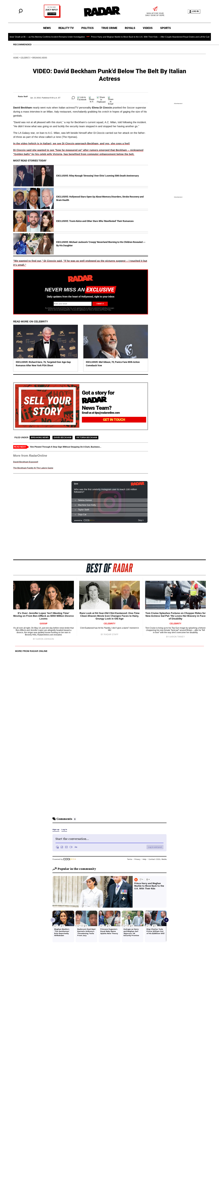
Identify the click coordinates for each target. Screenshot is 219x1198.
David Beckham (62, 437)
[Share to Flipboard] (101, 97)
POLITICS (87, 28)
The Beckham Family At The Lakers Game (33, 468)
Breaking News (39, 58)
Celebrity (25, 58)
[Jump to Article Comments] (73, 97)
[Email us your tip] (52, 17)
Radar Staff (23, 96)
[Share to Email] (110, 97)
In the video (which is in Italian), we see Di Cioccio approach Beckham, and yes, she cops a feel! (71, 143)
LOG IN (195, 11)
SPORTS (165, 28)
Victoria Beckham (86, 437)
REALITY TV (66, 28)
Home (16, 58)
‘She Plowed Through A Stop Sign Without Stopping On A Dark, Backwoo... (65, 447)
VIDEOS (148, 28)
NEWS (47, 28)
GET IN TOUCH (114, 420)
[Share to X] (91, 97)
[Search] (21, 13)
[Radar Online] (102, 11)
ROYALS (130, 28)
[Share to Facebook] (81, 97)
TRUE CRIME (109, 28)
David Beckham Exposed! (25, 462)
